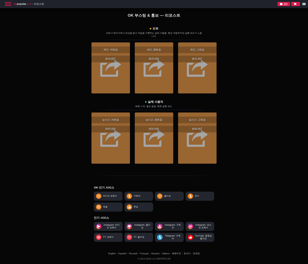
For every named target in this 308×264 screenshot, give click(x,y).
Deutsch (155, 253)
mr (20, 4)
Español (122, 253)
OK (30, 4)
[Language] (304, 4)
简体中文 (176, 253)
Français (144, 253)
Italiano (166, 253)
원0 (286, 4)
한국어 (187, 253)
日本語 (196, 253)
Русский (133, 253)
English (112, 253)
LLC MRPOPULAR (161, 259)
